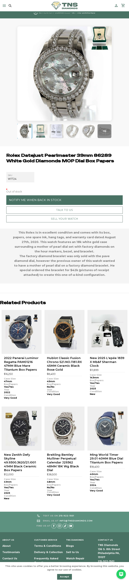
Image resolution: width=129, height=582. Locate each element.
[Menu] (4, 5)
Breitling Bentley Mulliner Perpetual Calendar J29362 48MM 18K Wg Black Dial (63, 462)
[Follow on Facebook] (53, 526)
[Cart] (123, 5)
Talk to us (64, 210)
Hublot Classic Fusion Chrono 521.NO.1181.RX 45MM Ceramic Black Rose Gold (64, 363)
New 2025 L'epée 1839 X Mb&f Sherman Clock (107, 362)
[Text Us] (121, 574)
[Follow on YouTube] (70, 526)
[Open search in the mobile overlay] (9, 5)
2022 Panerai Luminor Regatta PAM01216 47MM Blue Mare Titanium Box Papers (21, 363)
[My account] (116, 5)
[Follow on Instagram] (59, 526)
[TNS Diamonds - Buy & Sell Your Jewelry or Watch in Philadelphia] (64, 6)
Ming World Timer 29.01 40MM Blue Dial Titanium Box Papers (106, 458)
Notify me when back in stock (35, 200)
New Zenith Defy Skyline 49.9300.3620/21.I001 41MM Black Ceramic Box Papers (20, 462)
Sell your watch (64, 218)
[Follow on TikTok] (65, 526)
